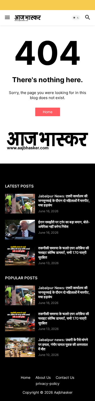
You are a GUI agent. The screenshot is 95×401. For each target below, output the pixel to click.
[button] (7, 17)
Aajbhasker (63, 392)
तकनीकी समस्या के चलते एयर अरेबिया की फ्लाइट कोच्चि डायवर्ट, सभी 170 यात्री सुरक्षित (63, 252)
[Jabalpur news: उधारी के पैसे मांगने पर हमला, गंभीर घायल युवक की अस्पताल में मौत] (20, 347)
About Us (43, 377)
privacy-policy (48, 383)
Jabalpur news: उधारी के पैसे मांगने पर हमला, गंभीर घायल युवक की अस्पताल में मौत (63, 344)
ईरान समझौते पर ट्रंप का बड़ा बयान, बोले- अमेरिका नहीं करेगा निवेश (64, 224)
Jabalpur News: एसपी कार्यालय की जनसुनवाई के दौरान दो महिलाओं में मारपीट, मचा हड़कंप (64, 200)
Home (47, 112)
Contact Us (65, 377)
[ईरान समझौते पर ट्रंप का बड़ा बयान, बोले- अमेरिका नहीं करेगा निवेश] (20, 229)
